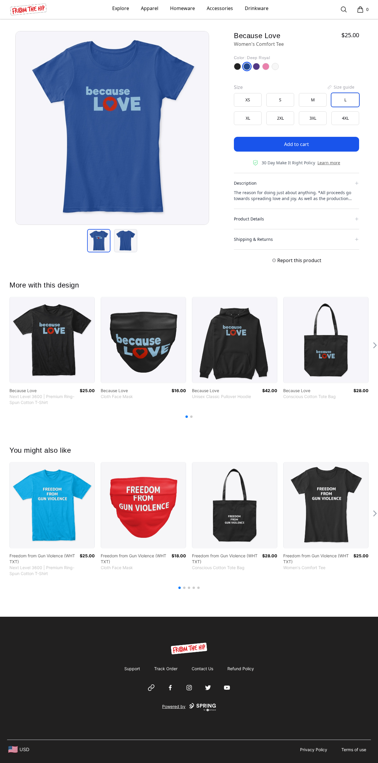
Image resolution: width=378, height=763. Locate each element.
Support (132, 668)
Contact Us (202, 668)
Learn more (328, 162)
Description (245, 183)
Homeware (182, 8)
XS (247, 100)
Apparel (149, 8)
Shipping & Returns (253, 239)
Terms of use (353, 749)
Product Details (249, 219)
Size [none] (238, 87)
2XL (280, 118)
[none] (340, 87)
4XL (345, 118)
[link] (52, 340)
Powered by (173, 706)
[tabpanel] (112, 128)
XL (248, 118)
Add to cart (296, 144)
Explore (120, 8)
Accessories (220, 8)
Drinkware (256, 8)
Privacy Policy (313, 749)
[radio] (248, 100)
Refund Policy (240, 668)
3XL (312, 118)
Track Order (165, 668)
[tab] (99, 241)
